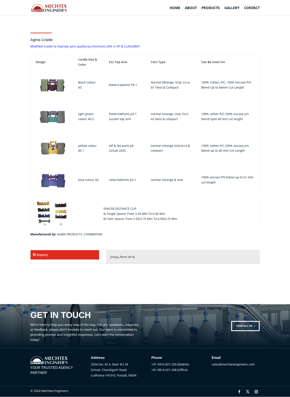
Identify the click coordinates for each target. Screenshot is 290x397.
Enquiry (42, 255)
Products (210, 8)
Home (175, 8)
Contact (252, 8)
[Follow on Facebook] (239, 391)
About (191, 8)
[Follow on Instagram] (256, 391)
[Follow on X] (247, 391)
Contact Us (244, 326)
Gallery (231, 8)
